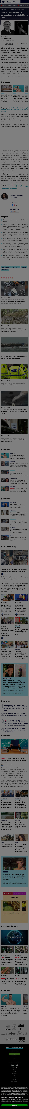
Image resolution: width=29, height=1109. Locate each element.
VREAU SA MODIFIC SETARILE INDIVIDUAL (14, 1107)
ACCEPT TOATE (14, 1105)
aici (6, 1093)
